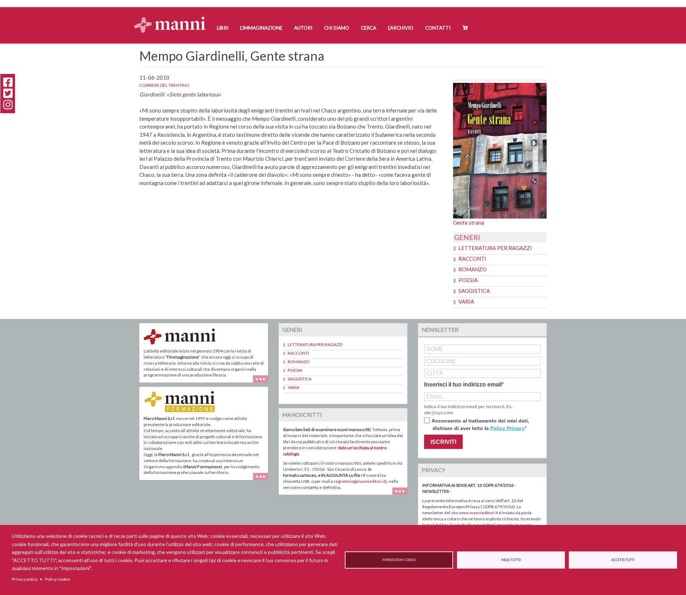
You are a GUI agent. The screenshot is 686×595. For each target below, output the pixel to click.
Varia (466, 301)
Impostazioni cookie (399, 560)
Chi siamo (336, 28)
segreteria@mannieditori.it (359, 481)
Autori (303, 28)
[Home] (172, 18)
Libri (222, 28)
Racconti (472, 258)
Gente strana (468, 222)
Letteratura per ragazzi (495, 248)
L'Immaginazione (261, 28)
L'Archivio (400, 28)
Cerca (368, 28)
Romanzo (472, 269)
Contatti (438, 28)
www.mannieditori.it (478, 512)
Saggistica (474, 291)
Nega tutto (511, 560)
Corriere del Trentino (164, 85)
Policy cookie (57, 579)
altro (263, 479)
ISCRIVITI (443, 442)
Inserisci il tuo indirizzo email (463, 385)
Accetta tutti (623, 560)
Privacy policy (25, 579)
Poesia (468, 280)
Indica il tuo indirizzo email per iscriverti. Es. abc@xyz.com (468, 409)
